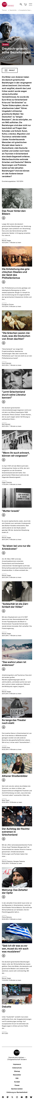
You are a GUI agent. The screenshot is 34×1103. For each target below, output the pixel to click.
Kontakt (17, 1082)
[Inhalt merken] (3, 57)
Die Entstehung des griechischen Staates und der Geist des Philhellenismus (16, 273)
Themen (4, 10)
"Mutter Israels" (11, 510)
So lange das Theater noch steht (14, 721)
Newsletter (17, 1075)
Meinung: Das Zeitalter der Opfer (15, 891)
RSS (17, 1078)
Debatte (6, 1006)
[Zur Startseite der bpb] (8, 6)
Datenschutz (17, 1068)
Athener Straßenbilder (15, 775)
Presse (17, 1085)
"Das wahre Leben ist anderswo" (14, 663)
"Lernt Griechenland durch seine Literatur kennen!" (14, 394)
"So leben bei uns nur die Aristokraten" (16, 547)
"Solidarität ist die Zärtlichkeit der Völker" (15, 605)
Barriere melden (17, 1089)
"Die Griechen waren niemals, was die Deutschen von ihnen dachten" (16, 335)
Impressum (17, 1064)
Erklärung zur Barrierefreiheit (17, 1092)
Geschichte (13, 10)
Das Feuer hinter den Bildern (14, 212)
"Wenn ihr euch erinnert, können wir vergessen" (15, 454)
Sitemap (17, 1071)
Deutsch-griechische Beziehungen (16, 50)
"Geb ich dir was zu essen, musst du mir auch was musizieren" (15, 948)
